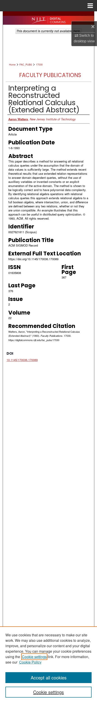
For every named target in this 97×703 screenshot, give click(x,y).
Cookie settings (34, 656)
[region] (48, 664)
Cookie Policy (30, 662)
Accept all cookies (49, 677)
